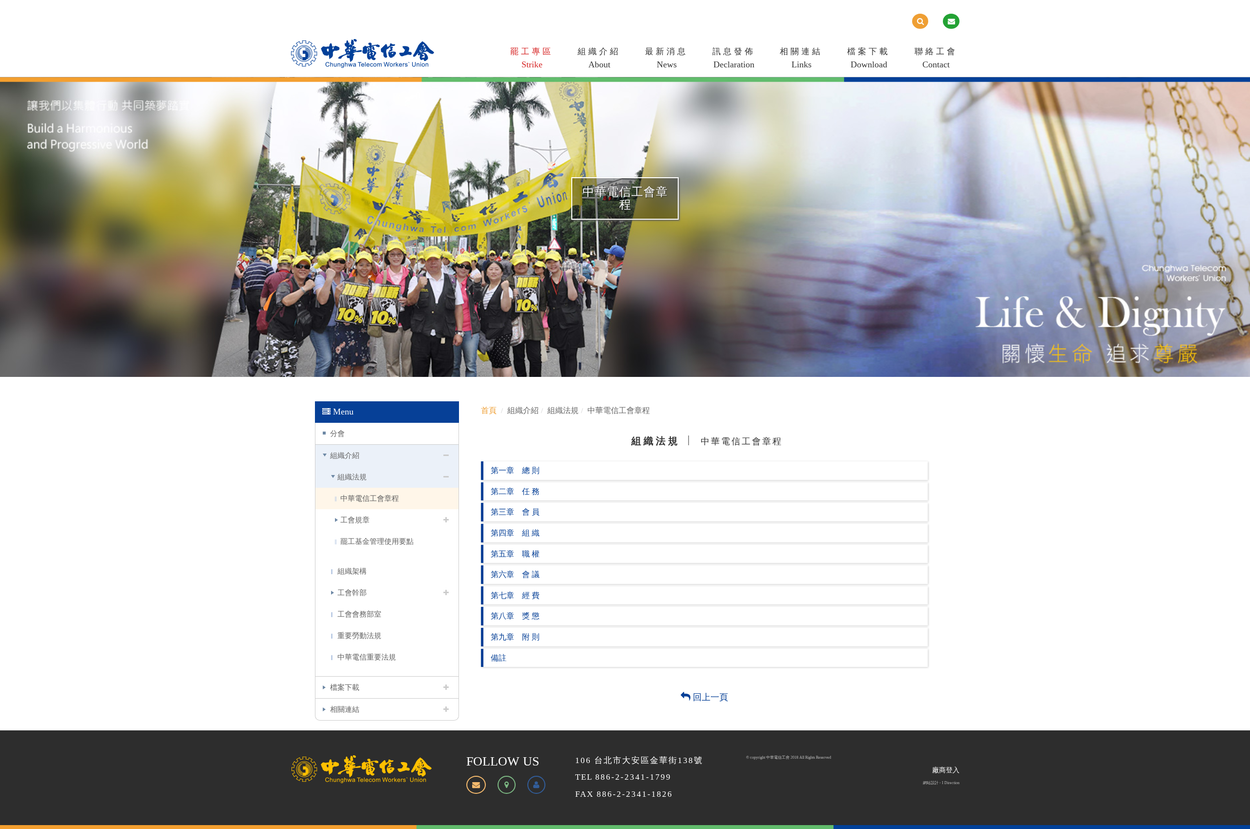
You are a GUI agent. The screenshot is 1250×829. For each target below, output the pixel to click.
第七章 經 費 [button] (515, 595)
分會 (337, 433)
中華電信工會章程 (369, 498)
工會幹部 (352, 592)
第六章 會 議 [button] (515, 574)
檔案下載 (868, 58)
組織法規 (352, 477)
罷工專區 (531, 58)
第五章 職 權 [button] (515, 554)
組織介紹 (599, 58)
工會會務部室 (359, 614)
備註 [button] (498, 658)
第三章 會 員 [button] (515, 512)
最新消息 (666, 58)
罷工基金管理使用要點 (377, 541)
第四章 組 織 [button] (515, 533)
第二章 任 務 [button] (515, 491)
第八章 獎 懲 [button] (515, 616)
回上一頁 (709, 697)
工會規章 (355, 520)
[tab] (704, 470)
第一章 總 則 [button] (515, 470)
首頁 (489, 410)
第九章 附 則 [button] (515, 637)
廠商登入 (945, 770)
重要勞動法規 (359, 635)
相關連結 (801, 58)
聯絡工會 (936, 58)
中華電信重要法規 (366, 657)
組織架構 (352, 571)
